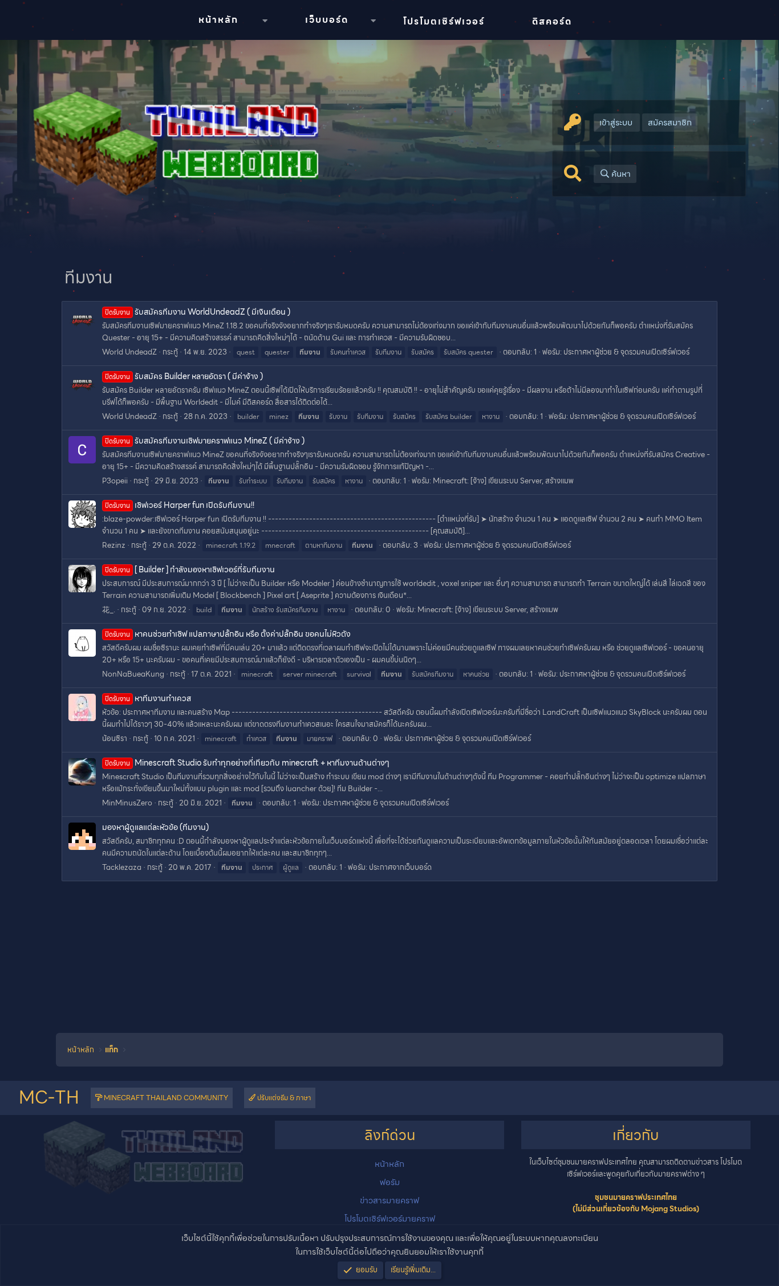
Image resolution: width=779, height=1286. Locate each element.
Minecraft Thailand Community (165, 1097)
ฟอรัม (390, 1182)
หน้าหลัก (218, 20)
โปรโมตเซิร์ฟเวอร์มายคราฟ (389, 1219)
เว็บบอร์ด (326, 20)
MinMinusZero (127, 803)
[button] (265, 21)
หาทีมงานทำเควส (148, 698)
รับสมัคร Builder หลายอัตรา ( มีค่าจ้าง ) (184, 376)
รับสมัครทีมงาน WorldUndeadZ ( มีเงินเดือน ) (197, 312)
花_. (108, 610)
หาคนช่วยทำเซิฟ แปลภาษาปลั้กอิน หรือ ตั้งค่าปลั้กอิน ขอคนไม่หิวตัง (228, 634)
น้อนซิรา (114, 738)
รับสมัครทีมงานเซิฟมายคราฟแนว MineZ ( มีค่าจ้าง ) (205, 440)
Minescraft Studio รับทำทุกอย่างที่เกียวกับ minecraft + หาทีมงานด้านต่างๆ (247, 762)
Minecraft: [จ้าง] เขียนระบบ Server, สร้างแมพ (503, 481)
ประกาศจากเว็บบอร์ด (400, 867)
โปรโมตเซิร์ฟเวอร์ (444, 21)
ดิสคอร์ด (552, 21)
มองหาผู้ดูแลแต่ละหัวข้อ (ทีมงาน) (155, 827)
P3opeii (115, 481)
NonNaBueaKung (133, 674)
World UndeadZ (129, 352)
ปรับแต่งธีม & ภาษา (283, 1097)
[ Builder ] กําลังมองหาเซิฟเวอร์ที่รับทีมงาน (190, 569)
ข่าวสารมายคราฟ (389, 1200)
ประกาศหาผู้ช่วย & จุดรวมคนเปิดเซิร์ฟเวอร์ (626, 352)
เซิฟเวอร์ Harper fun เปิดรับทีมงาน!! (179, 505)
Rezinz (113, 545)
